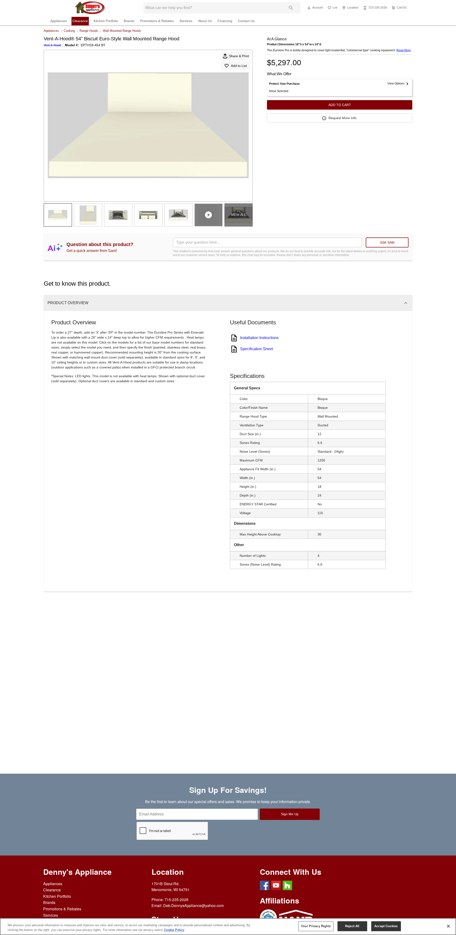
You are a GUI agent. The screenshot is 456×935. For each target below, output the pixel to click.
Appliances (58, 21)
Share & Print (239, 56)
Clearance (80, 21)
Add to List (239, 66)
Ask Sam (387, 242)
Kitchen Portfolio (106, 21)
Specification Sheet (256, 349)
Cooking (69, 31)
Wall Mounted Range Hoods (122, 31)
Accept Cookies (386, 926)
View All (238, 215)
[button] (309, 8)
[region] (228, 926)
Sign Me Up (290, 814)
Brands (129, 21)
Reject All (352, 926)
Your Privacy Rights (316, 926)
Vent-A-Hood (52, 45)
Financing (225, 21)
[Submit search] (291, 8)
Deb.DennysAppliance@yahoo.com (193, 905)
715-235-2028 (176, 899)
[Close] (448, 926)
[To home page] (90, 8)
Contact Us (246, 21)
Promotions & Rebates (157, 21)
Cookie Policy (174, 930)
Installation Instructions (259, 338)
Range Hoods (89, 31)
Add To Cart (339, 105)
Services (186, 21)
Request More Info (342, 118)
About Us (205, 21)
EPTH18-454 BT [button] (93, 45)
